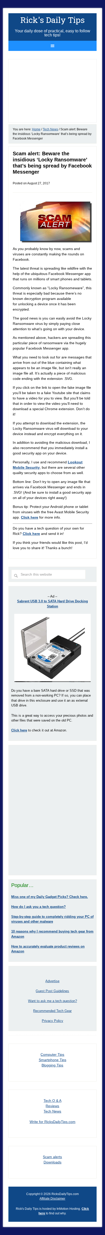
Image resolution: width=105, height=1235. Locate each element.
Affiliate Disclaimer (52, 1198)
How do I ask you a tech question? (38, 907)
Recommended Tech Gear (52, 1011)
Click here (31, 534)
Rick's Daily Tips (52, 19)
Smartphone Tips (52, 1060)
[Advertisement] (52, 810)
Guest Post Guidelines (52, 991)
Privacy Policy (52, 1021)
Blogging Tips (52, 1065)
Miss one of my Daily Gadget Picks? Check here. (49, 897)
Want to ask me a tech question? (52, 1001)
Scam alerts (52, 1157)
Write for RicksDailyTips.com (52, 1122)
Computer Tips (52, 1054)
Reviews (52, 1106)
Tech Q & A (52, 1101)
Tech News (52, 1111)
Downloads (52, 1162)
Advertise (52, 981)
